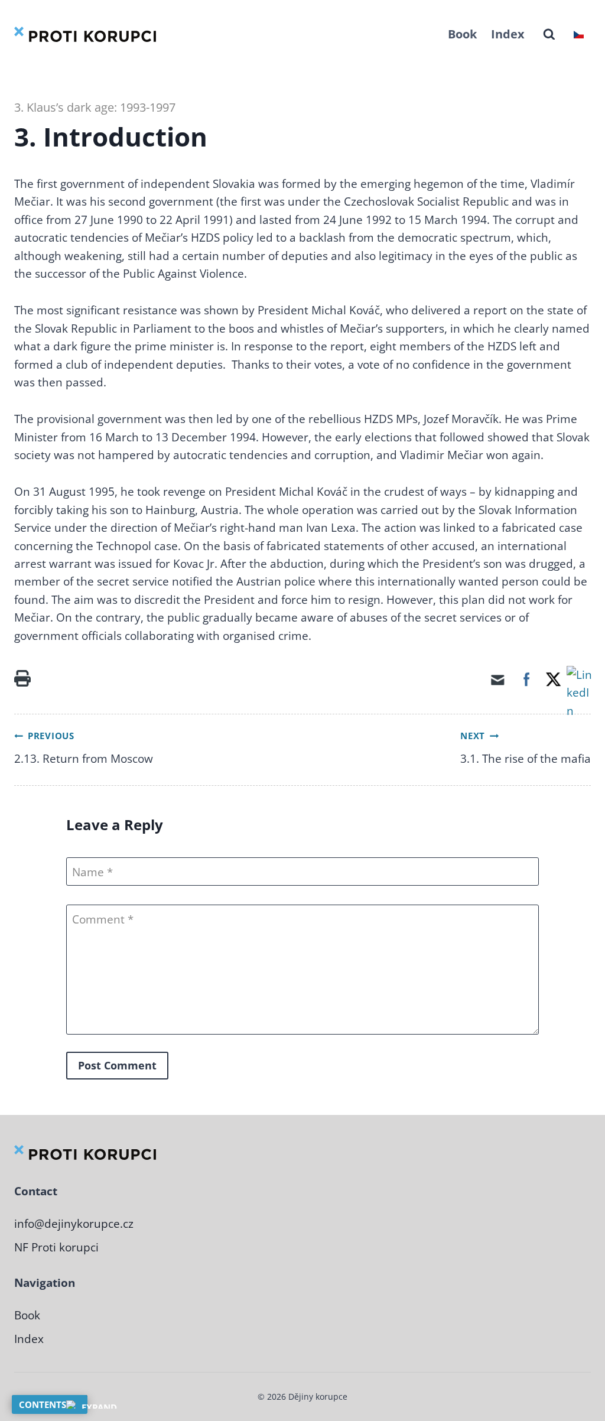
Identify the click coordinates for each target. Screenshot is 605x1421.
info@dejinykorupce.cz (74, 1223)
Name (88, 872)
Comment (100, 919)
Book (462, 34)
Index (508, 34)
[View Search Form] (549, 34)
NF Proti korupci (56, 1247)
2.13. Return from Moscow (83, 758)
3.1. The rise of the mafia (525, 758)
